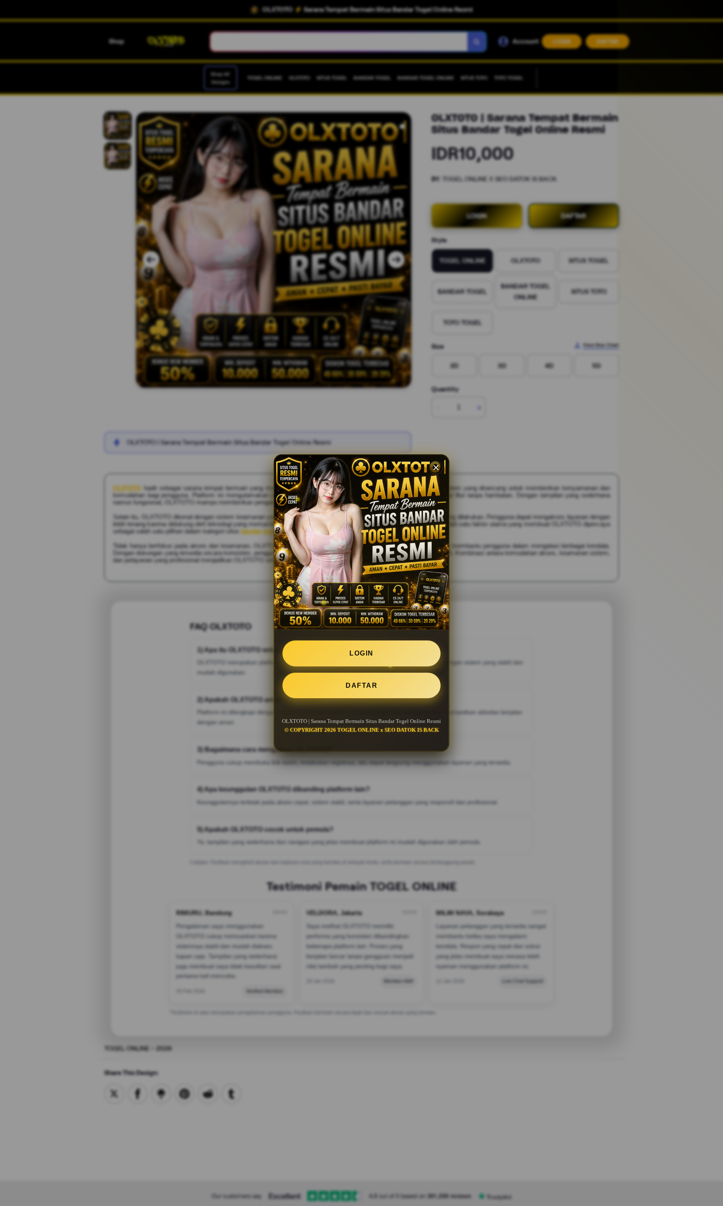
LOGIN (361, 653)
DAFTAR (361, 685)
